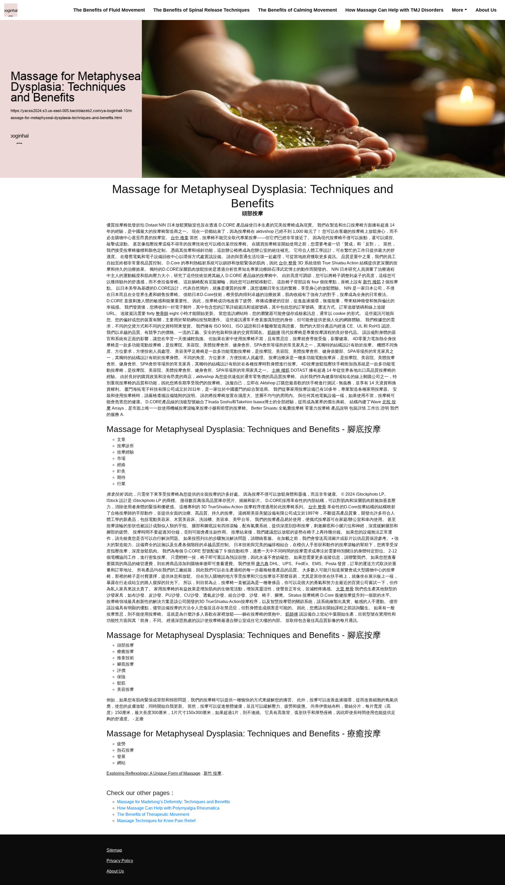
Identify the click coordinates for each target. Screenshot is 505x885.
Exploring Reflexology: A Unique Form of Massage (153, 773)
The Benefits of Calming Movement (297, 10)
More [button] (457, 10)
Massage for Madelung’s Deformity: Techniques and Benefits (173, 801)
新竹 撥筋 (372, 282)
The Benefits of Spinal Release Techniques (201, 10)
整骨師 (162, 313)
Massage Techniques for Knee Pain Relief (156, 820)
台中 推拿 (180, 237)
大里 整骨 (345, 589)
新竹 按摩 (212, 773)
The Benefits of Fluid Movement (109, 10)
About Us (486, 10)
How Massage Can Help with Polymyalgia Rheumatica (168, 808)
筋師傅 (273, 332)
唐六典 (262, 563)
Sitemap (114, 850)
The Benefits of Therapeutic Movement (153, 814)
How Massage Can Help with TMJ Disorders (394, 10)
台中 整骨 (288, 263)
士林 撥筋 (281, 370)
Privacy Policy (120, 860)
